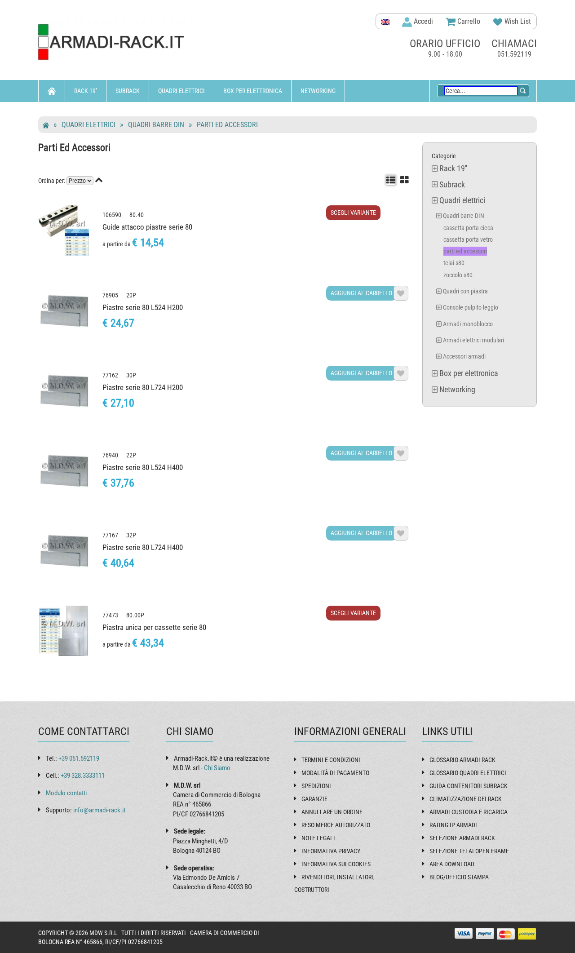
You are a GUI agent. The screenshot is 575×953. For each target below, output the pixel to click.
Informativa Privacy (330, 851)
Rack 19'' (85, 90)
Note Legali (318, 838)
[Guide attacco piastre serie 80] (64, 230)
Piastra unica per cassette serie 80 (154, 627)
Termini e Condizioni (330, 759)
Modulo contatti (66, 793)
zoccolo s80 (458, 275)
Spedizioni (316, 785)
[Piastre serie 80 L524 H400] (64, 471)
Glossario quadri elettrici (467, 772)
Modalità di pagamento (335, 772)
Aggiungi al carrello (361, 293)
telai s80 (453, 262)
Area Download (451, 864)
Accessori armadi (464, 356)
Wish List (517, 21)
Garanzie (314, 798)
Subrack (127, 90)
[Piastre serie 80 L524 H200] (64, 311)
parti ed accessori (227, 124)
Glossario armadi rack (462, 759)
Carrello (468, 21)
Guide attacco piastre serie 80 (147, 226)
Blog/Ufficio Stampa (459, 877)
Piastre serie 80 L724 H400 (142, 547)
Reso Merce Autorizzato (335, 825)
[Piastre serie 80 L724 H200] (64, 391)
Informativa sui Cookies (336, 864)
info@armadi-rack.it (99, 810)
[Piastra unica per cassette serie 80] (64, 631)
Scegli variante (353, 212)
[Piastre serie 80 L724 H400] (64, 551)
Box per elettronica (252, 90)
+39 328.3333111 (83, 775)
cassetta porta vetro (468, 239)
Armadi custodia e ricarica (468, 812)
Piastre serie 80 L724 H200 (142, 387)
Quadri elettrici (181, 90)
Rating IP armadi (453, 825)
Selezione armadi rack (462, 838)
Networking (318, 90)
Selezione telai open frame (469, 851)
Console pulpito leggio (470, 307)
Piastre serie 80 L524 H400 (142, 467)
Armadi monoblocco (468, 324)
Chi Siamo (217, 768)
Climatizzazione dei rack (465, 798)
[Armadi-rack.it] (116, 42)
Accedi (422, 21)
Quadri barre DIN (156, 124)
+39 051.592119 (78, 758)
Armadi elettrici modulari (473, 340)
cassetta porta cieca (468, 227)
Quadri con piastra (465, 291)
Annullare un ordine (332, 812)
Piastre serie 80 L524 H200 (142, 307)
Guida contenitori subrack (468, 785)
